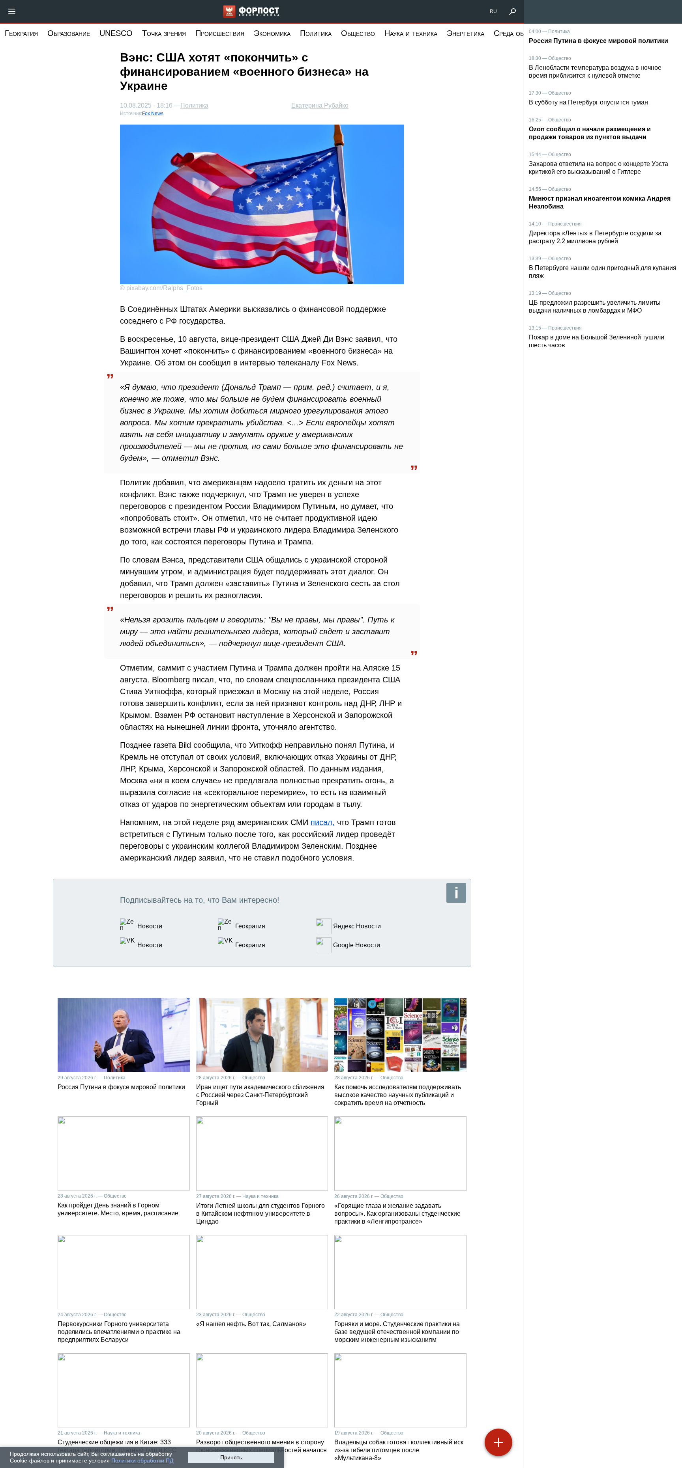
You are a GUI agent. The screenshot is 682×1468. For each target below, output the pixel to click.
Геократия (21, 33)
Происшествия (219, 33)
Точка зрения (164, 33)
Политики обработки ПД (142, 1460)
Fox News (152, 113)
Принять (231, 1457)
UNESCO (116, 33)
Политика (316, 33)
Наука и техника (410, 33)
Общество (358, 33)
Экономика (272, 33)
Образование (68, 33)
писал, (323, 822)
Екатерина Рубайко (319, 105)
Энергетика (465, 33)
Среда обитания (520, 33)
